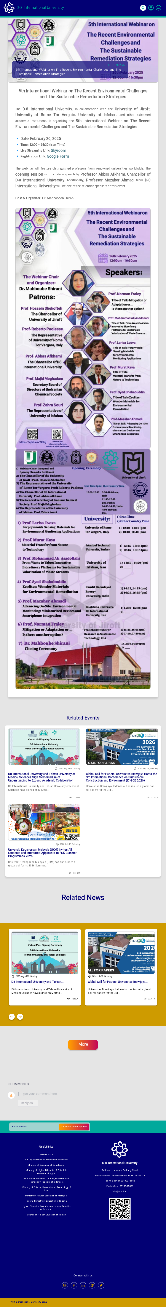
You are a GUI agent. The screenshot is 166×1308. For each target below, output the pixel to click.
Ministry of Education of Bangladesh (46, 1165)
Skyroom (58, 151)
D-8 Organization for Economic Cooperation (46, 1160)
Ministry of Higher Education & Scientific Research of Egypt (46, 1172)
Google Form (58, 157)
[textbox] (88, 1094)
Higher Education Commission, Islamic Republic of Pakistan (46, 1208)
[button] (12, 1017)
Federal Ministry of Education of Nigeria (46, 1201)
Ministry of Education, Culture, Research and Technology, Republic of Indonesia (46, 1180)
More (83, 1044)
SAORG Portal (46, 1154)
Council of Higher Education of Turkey (46, 1215)
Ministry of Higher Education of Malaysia (46, 1196)
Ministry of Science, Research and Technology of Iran (46, 1189)
